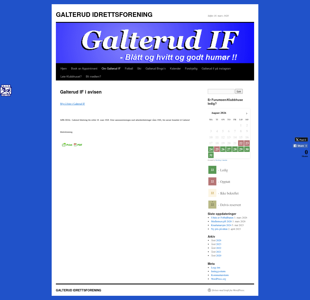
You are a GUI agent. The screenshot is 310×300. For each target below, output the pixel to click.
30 (247, 149)
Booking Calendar (221, 160)
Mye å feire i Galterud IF (72, 103)
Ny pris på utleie (219, 228)
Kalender (175, 68)
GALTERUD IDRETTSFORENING (104, 14)
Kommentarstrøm (220, 275)
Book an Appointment (84, 68)
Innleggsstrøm (218, 271)
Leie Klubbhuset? (71, 76)
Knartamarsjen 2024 (221, 225)
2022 (218, 247)
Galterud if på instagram (216, 68)
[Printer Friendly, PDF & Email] (72, 144)
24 (211, 149)
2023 (218, 244)
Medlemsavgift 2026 (221, 221)
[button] (298, 161)
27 (228, 149)
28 (235, 149)
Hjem (64, 68)
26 (223, 149)
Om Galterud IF (111, 68)
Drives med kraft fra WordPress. (228, 290)
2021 (218, 251)
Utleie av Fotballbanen (222, 217)
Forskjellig (191, 68)
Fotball (129, 68)
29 (241, 149)
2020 (218, 255)
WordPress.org (218, 278)
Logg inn (215, 267)
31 (211, 155)
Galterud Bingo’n (156, 68)
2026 (218, 240)
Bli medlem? (93, 76)
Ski (139, 68)
